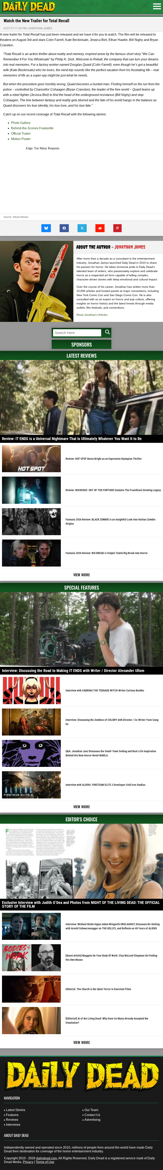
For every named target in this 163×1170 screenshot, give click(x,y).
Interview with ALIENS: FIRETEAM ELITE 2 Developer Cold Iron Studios (105, 784)
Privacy (28, 1162)
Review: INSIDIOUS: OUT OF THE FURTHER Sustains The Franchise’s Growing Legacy (113, 490)
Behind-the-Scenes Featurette (32, 128)
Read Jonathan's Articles (92, 314)
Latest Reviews (82, 355)
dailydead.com (46, 1158)
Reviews (12, 1119)
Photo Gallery (20, 123)
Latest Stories (15, 1110)
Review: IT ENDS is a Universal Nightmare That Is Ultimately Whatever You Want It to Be (72, 438)
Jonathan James (40, 28)
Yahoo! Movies (20, 217)
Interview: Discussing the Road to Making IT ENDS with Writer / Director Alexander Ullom (73, 670)
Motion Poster (21, 139)
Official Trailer (21, 133)
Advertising (92, 1119)
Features (12, 1115)
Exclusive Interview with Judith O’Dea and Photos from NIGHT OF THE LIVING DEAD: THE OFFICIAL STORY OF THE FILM (81, 904)
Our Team (91, 1110)
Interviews (13, 1124)
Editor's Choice (81, 819)
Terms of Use (45, 1162)
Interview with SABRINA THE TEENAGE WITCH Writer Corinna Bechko (105, 690)
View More (81, 574)
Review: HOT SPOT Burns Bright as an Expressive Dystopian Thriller (104, 458)
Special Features (81, 587)
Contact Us (92, 1115)
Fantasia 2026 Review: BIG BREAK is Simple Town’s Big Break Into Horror (107, 553)
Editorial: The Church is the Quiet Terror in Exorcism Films (98, 989)
